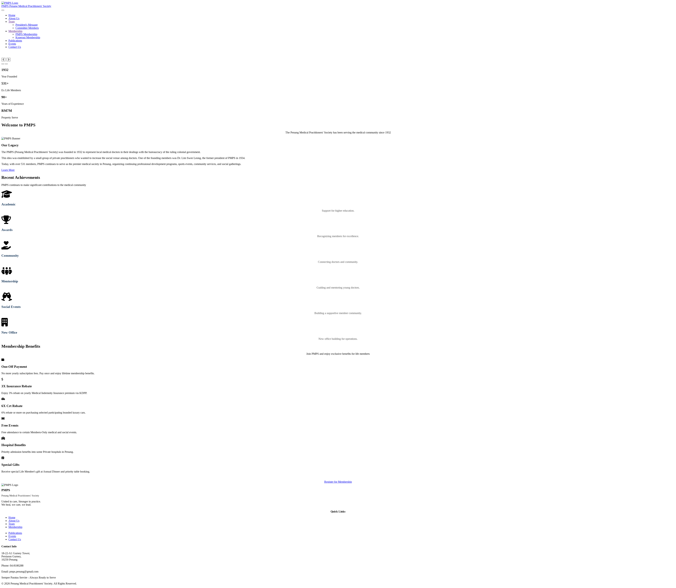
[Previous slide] (3, 59)
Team (11, 21)
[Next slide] (8, 59)
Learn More (8, 169)
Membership (15, 31)
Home (11, 15)
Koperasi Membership (27, 37)
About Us (13, 18)
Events (12, 43)
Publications (15, 40)
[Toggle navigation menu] (2, 10)
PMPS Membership (26, 34)
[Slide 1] (2, 63)
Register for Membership (338, 481)
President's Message (26, 24)
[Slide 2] (6, 63)
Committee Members (27, 27)
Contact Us (14, 46)
